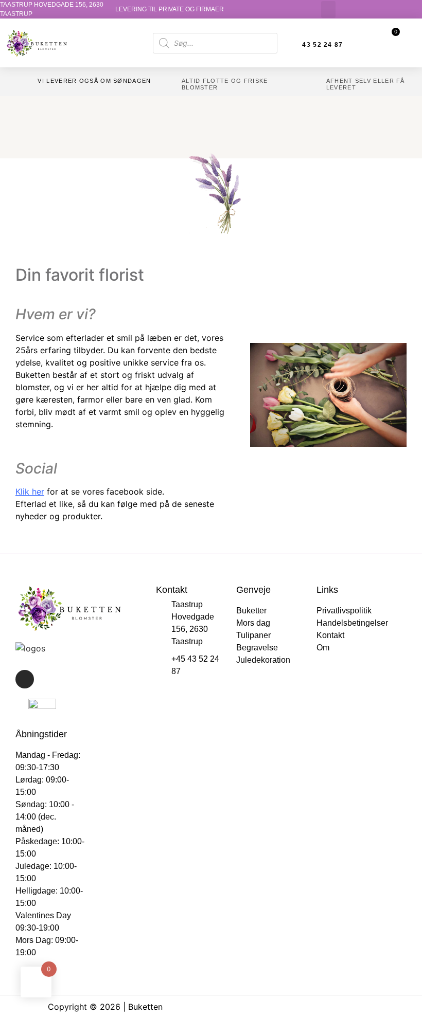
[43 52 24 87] (292, 44)
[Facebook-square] (24, 679)
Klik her (29, 491)
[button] (328, 9)
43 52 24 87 (322, 44)
